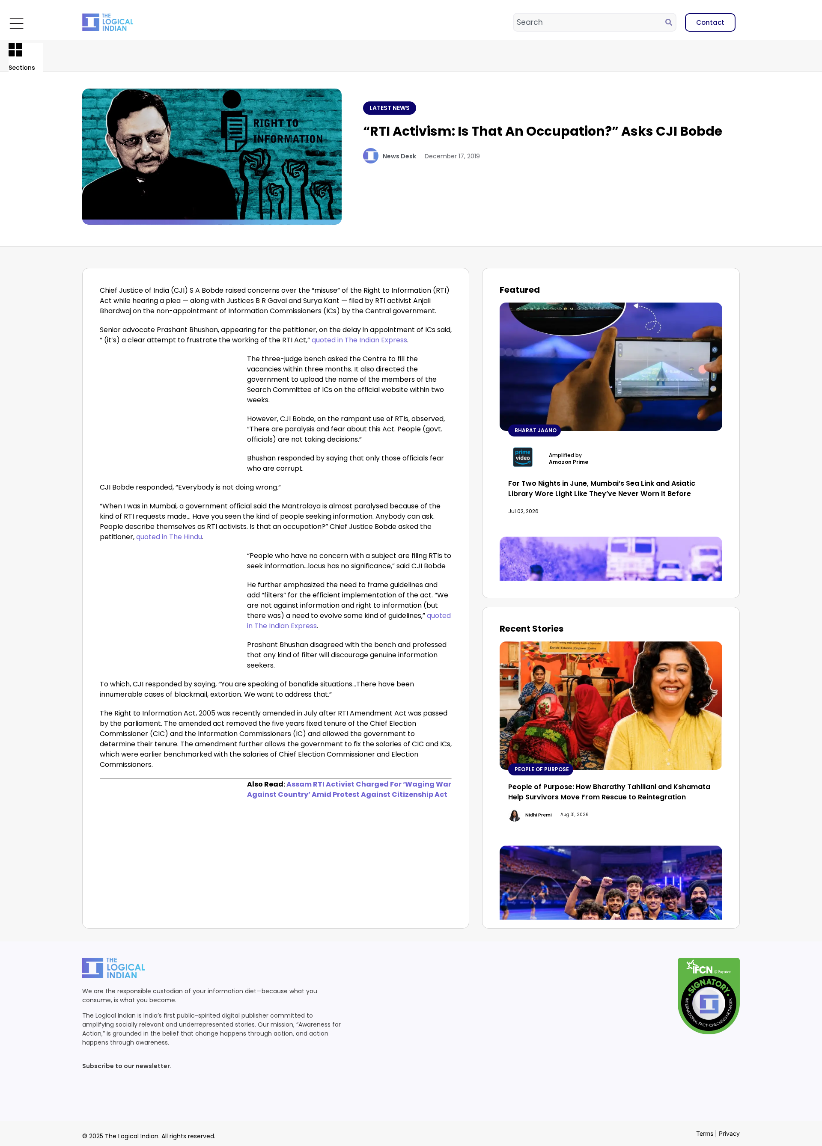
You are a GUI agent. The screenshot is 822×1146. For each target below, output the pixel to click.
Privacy (729, 1133)
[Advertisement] (172, 417)
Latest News (389, 108)
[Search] (670, 22)
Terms (704, 1133)
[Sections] (15, 49)
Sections (22, 67)
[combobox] (589, 22)
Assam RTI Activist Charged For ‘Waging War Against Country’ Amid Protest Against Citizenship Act (349, 789)
